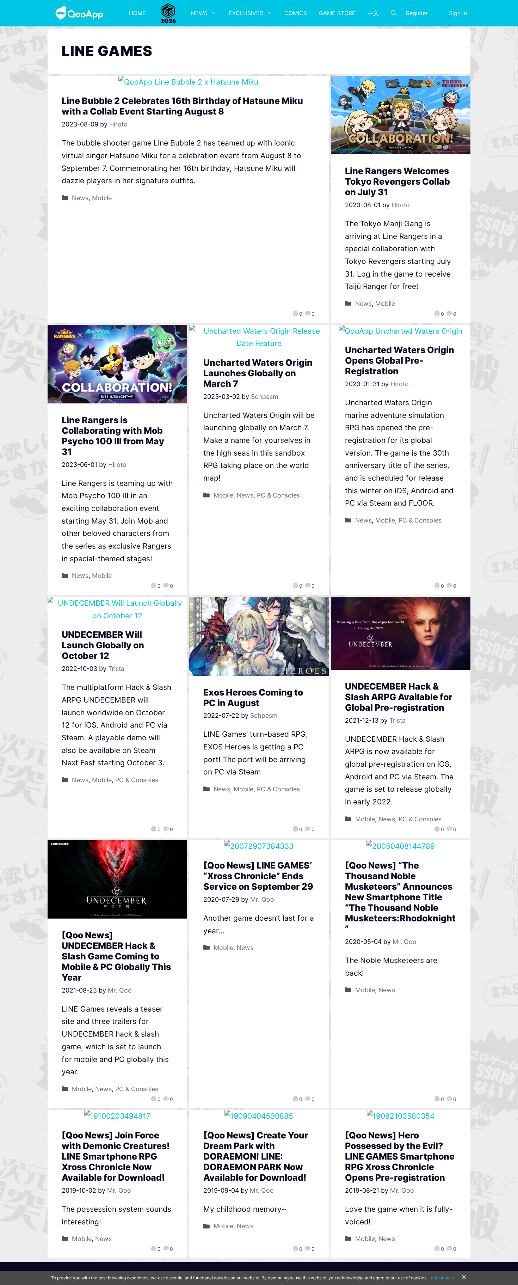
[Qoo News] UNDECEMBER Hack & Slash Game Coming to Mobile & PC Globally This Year (116, 956)
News (199, 13)
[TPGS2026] (168, 13)
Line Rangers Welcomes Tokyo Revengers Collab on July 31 (397, 181)
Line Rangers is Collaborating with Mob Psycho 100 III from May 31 (113, 436)
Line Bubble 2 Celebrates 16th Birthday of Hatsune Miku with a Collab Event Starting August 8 (182, 106)
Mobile (102, 198)
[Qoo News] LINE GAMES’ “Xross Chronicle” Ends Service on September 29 (258, 876)
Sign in (458, 13)
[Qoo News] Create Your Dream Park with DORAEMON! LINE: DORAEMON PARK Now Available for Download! (255, 1156)
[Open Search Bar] (393, 13)
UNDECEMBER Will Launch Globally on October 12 (103, 645)
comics (295, 13)
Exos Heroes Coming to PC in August (253, 697)
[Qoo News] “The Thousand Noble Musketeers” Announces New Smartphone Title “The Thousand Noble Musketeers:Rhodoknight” (400, 897)
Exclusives (246, 13)
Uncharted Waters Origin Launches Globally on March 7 (258, 373)
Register (417, 13)
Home (137, 13)
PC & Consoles (278, 495)
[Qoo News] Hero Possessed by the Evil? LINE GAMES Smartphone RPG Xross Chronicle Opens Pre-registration (400, 1156)
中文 (373, 13)
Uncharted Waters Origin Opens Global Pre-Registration (399, 360)
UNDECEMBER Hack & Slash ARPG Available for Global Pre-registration (398, 697)
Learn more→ (441, 1277)
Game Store (337, 13)
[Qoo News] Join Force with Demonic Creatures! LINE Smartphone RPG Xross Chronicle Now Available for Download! (116, 1156)
